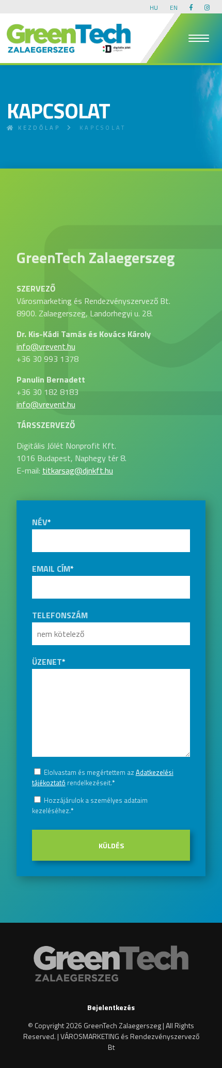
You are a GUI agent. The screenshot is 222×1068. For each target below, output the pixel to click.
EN (174, 7)
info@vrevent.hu (46, 346)
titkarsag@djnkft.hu (77, 470)
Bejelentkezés (111, 1007)
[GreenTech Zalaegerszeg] (69, 38)
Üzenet (49, 661)
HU (154, 7)
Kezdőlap (37, 128)
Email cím (53, 568)
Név (41, 522)
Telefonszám (60, 615)
